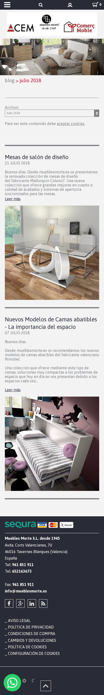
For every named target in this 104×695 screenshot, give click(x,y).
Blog (10, 80)
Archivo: (12, 107)
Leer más (13, 199)
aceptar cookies (70, 123)
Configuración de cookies (34, 653)
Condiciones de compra (31, 633)
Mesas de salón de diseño (36, 157)
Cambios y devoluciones (32, 640)
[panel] (24, 680)
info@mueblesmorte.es (26, 591)
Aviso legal (19, 620)
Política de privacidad (31, 627)
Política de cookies (27, 647)
